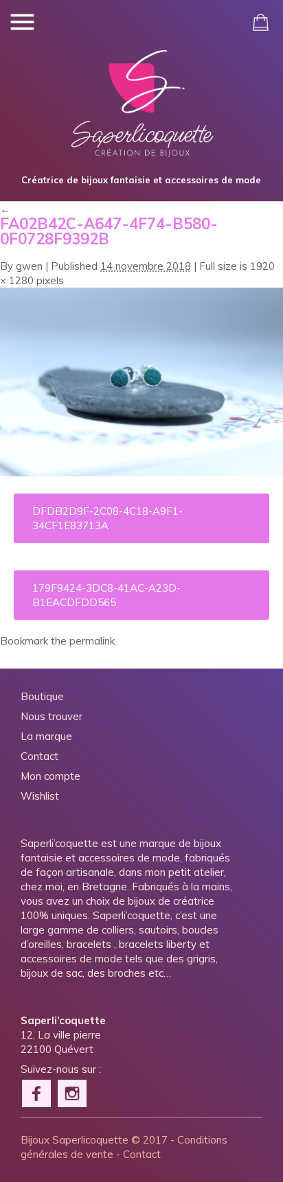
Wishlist (40, 795)
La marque (46, 736)
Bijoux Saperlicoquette (74, 1139)
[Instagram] (72, 1092)
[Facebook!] (37, 1092)
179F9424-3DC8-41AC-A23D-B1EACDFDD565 (106, 595)
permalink (92, 640)
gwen (29, 266)
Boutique (42, 696)
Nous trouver (51, 716)
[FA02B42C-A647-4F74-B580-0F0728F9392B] (141, 472)
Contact (39, 756)
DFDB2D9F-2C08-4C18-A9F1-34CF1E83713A (107, 518)
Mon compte (50, 776)
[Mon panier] (260, 22)
